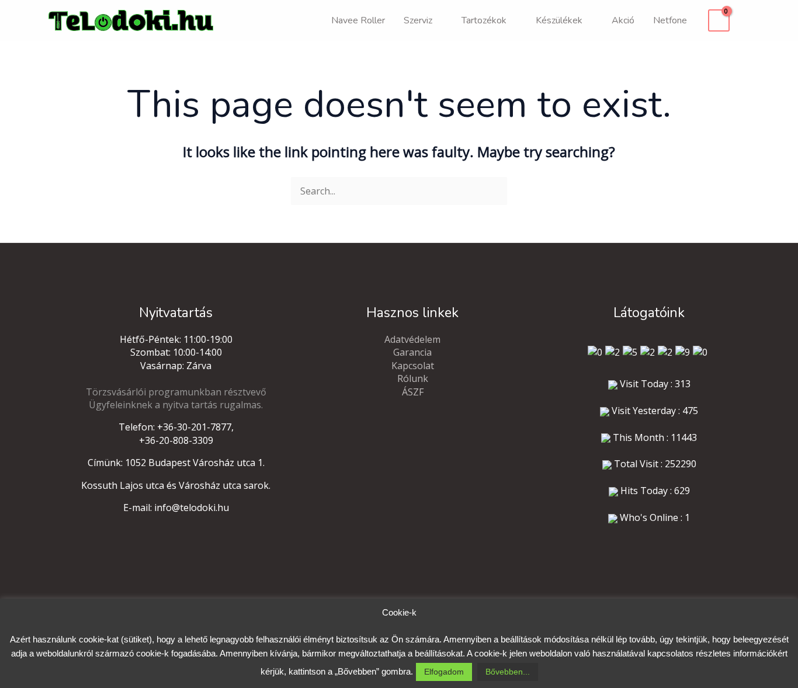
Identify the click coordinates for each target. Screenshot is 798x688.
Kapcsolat (412, 365)
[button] (745, 21)
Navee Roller (358, 20)
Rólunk (412, 378)
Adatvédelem (412, 339)
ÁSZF (413, 391)
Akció (623, 20)
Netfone (670, 20)
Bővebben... (507, 671)
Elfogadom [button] (444, 671)
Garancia (412, 352)
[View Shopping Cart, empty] (719, 20)
